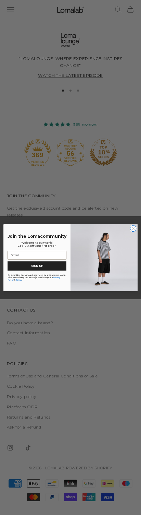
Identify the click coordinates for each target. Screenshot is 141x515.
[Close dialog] (133, 228)
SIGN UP (37, 265)
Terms (19, 280)
